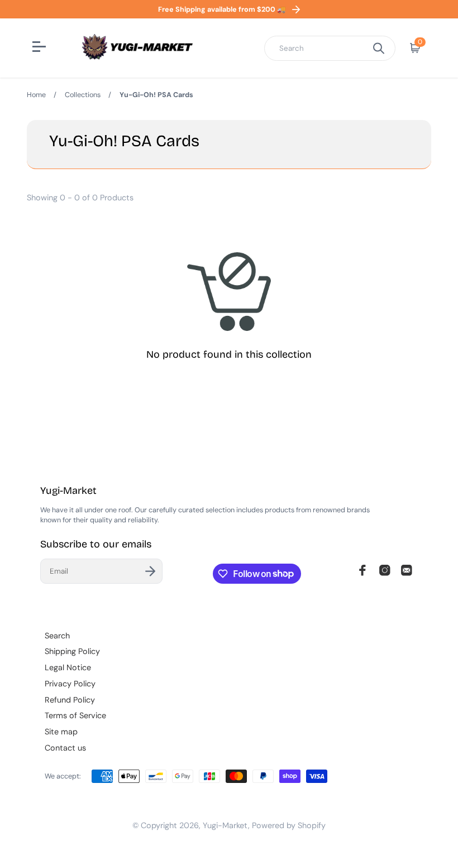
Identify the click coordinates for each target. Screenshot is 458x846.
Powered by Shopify (289, 825)
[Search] (378, 48)
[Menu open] (40, 48)
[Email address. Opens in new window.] (406, 570)
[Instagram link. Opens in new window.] (385, 570)
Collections (83, 94)
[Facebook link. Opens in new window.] (362, 570)
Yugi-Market (225, 825)
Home (36, 94)
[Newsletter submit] (150, 571)
